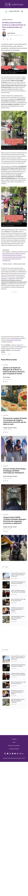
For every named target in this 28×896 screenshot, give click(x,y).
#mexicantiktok (6, 255)
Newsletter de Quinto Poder (14, 340)
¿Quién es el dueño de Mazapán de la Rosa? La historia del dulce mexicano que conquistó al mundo (14, 371)
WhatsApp (21, 346)
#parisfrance (18, 259)
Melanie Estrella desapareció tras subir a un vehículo (18, 582)
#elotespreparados (20, 253)
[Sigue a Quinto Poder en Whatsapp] (5, 753)
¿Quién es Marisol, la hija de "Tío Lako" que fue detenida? (18, 591)
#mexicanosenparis (21, 257)
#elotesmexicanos (11, 253)
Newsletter (17, 350)
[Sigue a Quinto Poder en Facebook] (7, 753)
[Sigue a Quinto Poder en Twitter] (10, 753)
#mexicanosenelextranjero (9, 257)
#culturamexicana (6, 259)
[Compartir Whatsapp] (10, 39)
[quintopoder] (14, 4)
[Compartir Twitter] (7, 39)
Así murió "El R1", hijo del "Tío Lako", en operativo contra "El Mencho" (18, 575)
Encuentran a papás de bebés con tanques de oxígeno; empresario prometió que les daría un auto (15, 421)
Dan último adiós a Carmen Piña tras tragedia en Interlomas (18, 618)
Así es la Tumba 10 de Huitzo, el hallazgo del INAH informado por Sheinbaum (14, 471)
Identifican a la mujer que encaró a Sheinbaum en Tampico (17, 609)
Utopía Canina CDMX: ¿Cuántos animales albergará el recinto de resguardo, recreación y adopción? (14, 520)
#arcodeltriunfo (6, 260)
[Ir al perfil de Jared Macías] (4, 34)
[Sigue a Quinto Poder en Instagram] (12, 753)
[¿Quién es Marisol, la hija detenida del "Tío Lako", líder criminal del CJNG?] (6, 593)
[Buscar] (6, 11)
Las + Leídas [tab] (5, 567)
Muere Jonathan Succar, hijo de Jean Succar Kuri (18, 600)
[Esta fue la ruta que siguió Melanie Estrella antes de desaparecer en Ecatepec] (6, 585)
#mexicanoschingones (16, 255)
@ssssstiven (5, 250)
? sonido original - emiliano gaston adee (13, 264)
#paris (13, 259)
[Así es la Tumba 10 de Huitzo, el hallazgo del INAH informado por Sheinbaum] (14, 497)
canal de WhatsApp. (15, 338)
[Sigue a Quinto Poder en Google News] (21, 753)
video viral (4, 354)
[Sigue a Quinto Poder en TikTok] (17, 753)
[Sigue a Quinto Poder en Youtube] (15, 753)
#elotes (4, 253)
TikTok (9, 354)
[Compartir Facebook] (3, 39)
